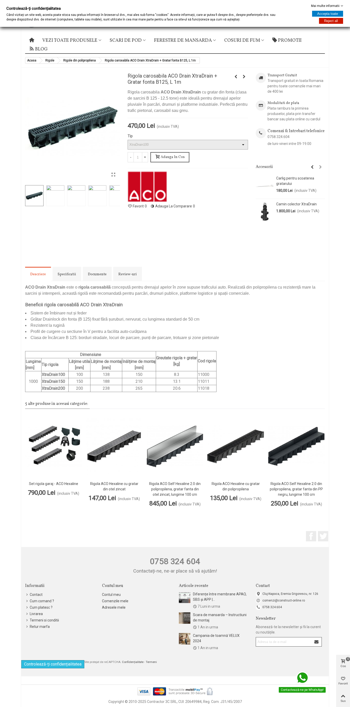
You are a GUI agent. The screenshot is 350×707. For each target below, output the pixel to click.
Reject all (331, 21)
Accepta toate (327, 14)
